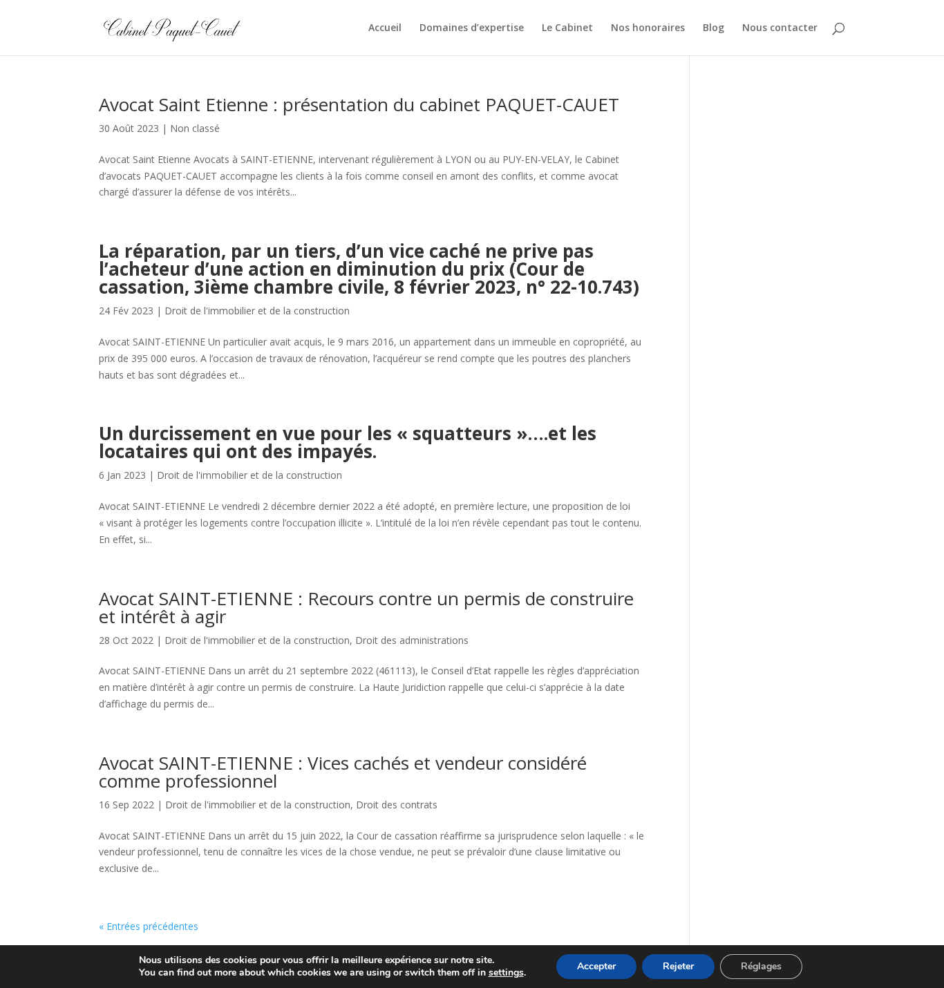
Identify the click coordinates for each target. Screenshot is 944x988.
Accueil (385, 28)
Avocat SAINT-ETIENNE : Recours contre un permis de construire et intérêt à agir (366, 607)
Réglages (761, 966)
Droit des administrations (412, 640)
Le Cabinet (567, 28)
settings (506, 973)
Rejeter (678, 966)
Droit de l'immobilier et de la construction (257, 310)
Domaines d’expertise (471, 28)
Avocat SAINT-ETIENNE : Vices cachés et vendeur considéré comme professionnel (343, 771)
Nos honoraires (648, 28)
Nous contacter (780, 28)
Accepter (596, 966)
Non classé (195, 128)
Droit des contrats (396, 804)
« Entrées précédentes (148, 926)
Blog (713, 28)
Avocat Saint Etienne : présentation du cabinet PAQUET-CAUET (359, 104)
